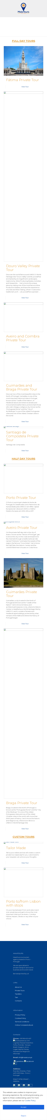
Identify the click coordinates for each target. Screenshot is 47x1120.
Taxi (16, 997)
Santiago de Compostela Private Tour (22, 436)
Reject (23, 1116)
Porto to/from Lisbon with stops (23, 903)
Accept (23, 1107)
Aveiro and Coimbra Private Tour (22, 338)
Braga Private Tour (21, 803)
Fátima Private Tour (22, 80)
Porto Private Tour (21, 498)
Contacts (18, 1001)
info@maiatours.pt (25, 1057)
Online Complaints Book (24, 1025)
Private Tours (19, 990)
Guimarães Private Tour (21, 594)
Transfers (18, 994)
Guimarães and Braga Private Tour (21, 387)
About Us (18, 987)
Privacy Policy (20, 1015)
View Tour (25, 87)
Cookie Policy (30, 1101)
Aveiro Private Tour (21, 528)
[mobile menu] (44, 4)
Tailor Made (16, 848)
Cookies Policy (20, 1018)
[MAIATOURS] (23, 8)
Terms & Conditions (22, 1022)
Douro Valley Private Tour (23, 268)
